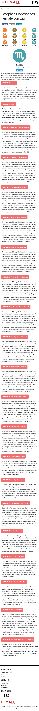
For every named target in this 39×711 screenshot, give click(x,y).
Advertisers (4, 687)
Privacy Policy (5, 674)
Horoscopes (11, 9)
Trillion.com (27, 706)
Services (3, 676)
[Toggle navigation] (3, 2)
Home (3, 9)
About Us (4, 685)
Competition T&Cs (6, 672)
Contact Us (4, 683)
